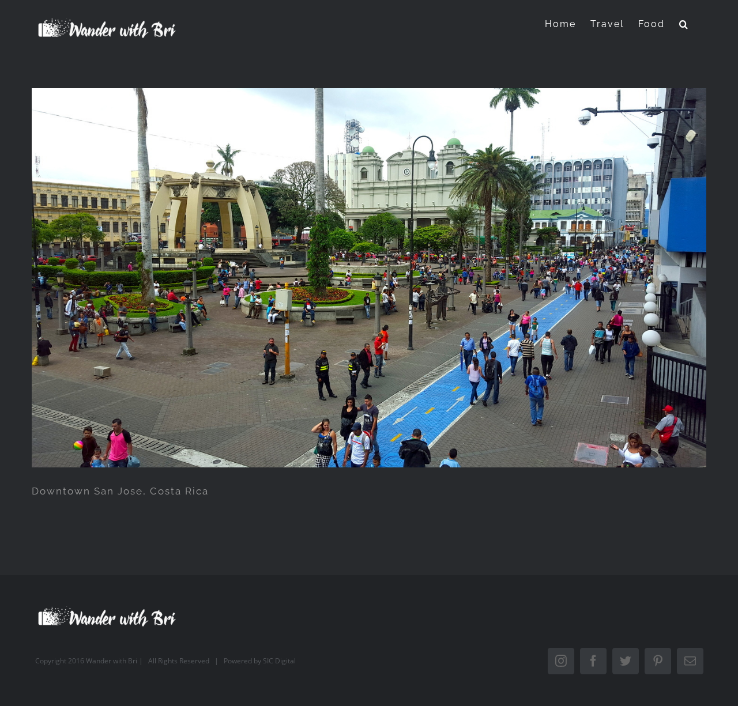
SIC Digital (279, 661)
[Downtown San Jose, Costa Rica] (369, 277)
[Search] (684, 24)
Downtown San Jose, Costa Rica (120, 491)
